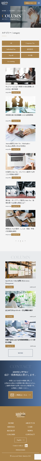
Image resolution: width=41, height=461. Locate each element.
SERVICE (11, 427)
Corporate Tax (30, 43)
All (11, 43)
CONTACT (30, 434)
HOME (4, 11)
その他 (30, 55)
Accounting (11, 61)
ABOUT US (30, 423)
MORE (20, 353)
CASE (30, 427)
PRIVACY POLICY (20, 449)
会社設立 (30, 49)
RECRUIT (11, 431)
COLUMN (12, 11)
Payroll (11, 55)
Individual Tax (11, 49)
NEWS (30, 431)
